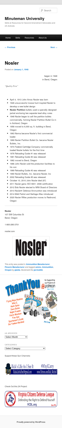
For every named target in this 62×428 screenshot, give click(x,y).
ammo (38, 267)
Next (54, 47)
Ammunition (47, 267)
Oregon (8, 269)
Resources (29, 37)
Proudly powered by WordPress (31, 421)
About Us (43, 37)
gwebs (17, 269)
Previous (10, 47)
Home (8, 37)
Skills (17, 37)
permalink (38, 269)
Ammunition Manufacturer (38, 264)
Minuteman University (24, 18)
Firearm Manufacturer (15, 267)
